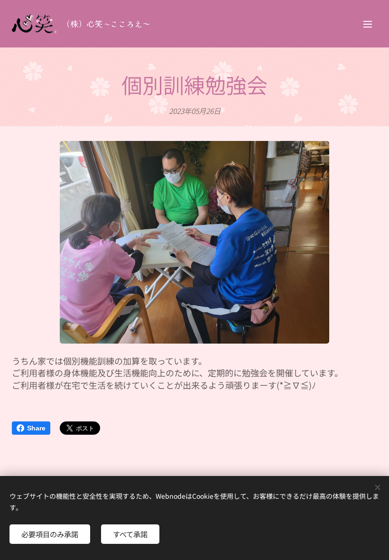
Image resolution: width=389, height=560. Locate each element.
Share (36, 428)
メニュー (367, 23)
